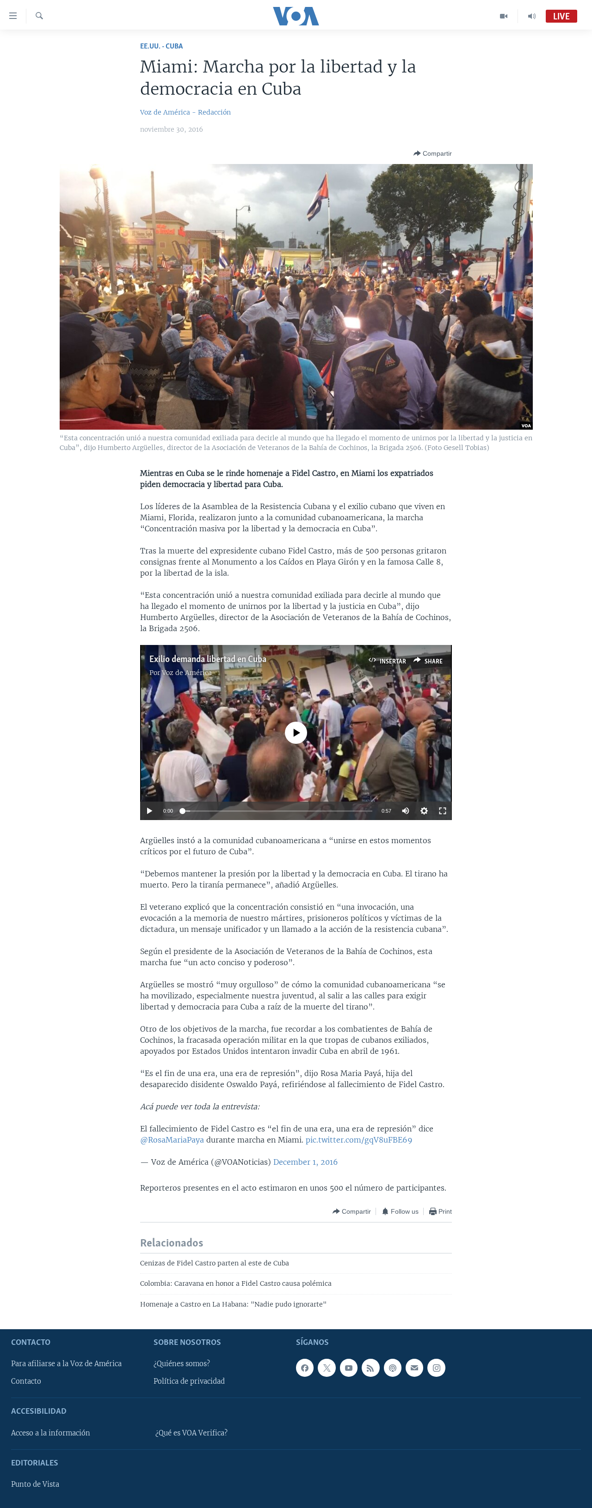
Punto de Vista (35, 1484)
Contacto (26, 1381)
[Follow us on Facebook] (305, 1367)
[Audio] (532, 16)
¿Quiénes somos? (182, 1364)
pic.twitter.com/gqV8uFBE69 (359, 1139)
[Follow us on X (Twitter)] (326, 1367)
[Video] (504, 16)
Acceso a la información (50, 1433)
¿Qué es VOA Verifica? (191, 1433)
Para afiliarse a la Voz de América (66, 1364)
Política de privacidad (189, 1381)
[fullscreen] (442, 811)
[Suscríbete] (414, 1367)
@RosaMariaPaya (172, 1139)
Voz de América (187, 673)
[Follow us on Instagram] (436, 1367)
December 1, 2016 (305, 1162)
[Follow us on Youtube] (349, 1367)
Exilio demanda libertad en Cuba (207, 659)
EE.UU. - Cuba (161, 46)
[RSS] (370, 1367)
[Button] (432, 153)
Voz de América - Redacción (185, 112)
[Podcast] (392, 1367)
